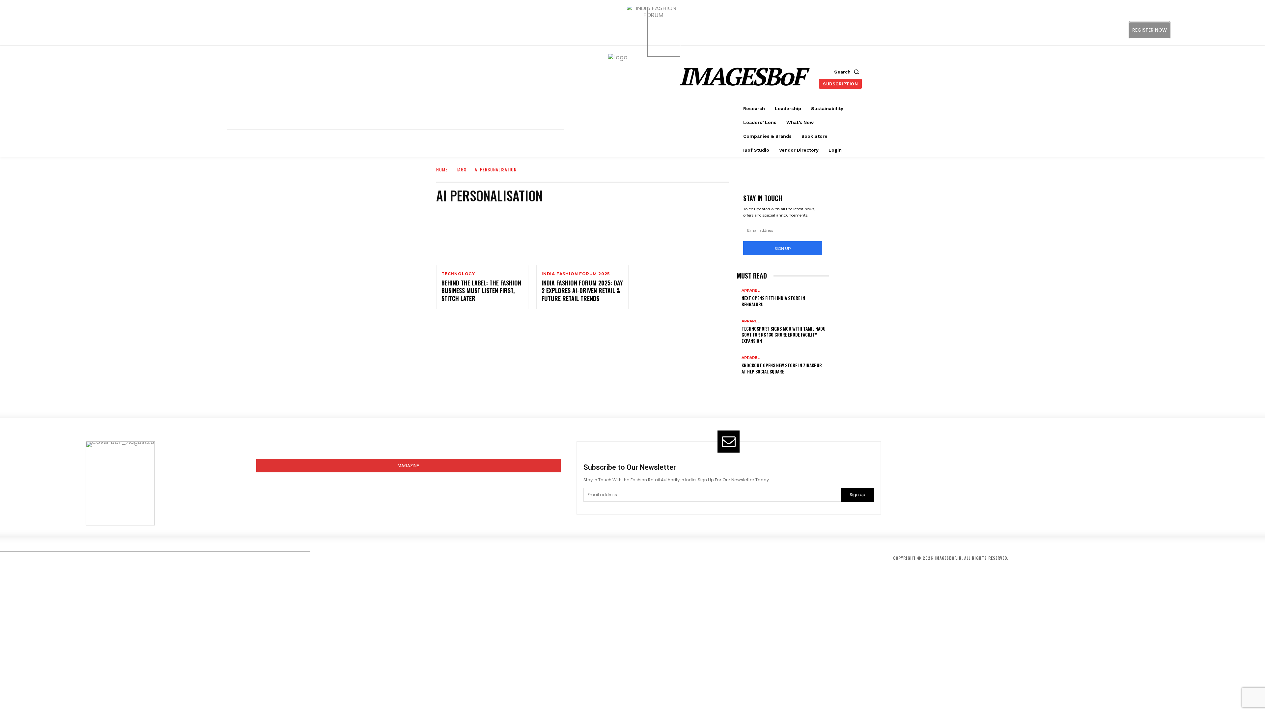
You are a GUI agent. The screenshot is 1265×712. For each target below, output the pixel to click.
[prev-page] (739, 382)
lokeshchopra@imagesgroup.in (948, 499)
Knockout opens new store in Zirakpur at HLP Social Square (782, 368)
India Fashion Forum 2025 (576, 274)
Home (442, 169)
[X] (1235, 30)
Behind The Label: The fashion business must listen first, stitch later (481, 291)
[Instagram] (1205, 30)
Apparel (751, 290)
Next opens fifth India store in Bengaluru (773, 300)
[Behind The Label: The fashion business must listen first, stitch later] (482, 237)
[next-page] (743, 382)
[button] (848, 72)
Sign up (782, 248)
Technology (458, 274)
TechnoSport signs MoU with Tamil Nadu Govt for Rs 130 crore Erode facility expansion (784, 334)
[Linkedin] (1220, 30)
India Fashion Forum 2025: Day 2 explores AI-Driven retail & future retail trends (582, 291)
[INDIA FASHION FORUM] (664, 30)
